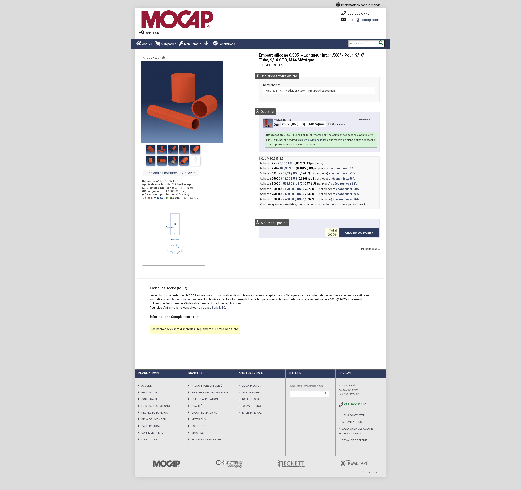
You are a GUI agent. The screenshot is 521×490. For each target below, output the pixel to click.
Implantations (352, 421)
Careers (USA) (151, 426)
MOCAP (374, 472)
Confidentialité (152, 432)
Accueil (147, 44)
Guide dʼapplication (205, 399)
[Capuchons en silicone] (162, 149)
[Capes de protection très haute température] (195, 149)
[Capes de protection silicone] (184, 149)
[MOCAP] (177, 19)
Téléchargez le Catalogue (210, 392)
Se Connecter (251, 385)
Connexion (151, 32)
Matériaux (199, 419)
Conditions (149, 439)
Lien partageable (364, 253)
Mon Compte (192, 44)
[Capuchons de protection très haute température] (173, 149)
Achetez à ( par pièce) (291, 163)
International (252, 412)
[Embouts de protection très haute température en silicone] (150, 149)
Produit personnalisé (207, 385)
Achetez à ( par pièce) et (306, 168)
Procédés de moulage (206, 439)
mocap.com (363, 19)
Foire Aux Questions (155, 405)
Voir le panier (251, 392)
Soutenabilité (151, 399)
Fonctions (199, 426)
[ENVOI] (325, 393)
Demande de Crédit (355, 440)
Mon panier (168, 44)
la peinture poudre (184, 299)
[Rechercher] (380, 43)
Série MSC (218, 307)
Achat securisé (252, 399)
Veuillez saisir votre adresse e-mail (306, 385)
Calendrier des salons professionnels (356, 431)
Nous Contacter (353, 415)
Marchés (198, 432)
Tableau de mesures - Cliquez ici (171, 173)
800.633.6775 (358, 13)
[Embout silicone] (195, 161)
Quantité (264, 111)
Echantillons (227, 44)
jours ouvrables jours (313, 139)
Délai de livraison (153, 419)
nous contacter (320, 204)
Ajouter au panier (271, 222)
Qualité (197, 405)
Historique (149, 392)
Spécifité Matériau (204, 412)
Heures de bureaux (154, 412)
